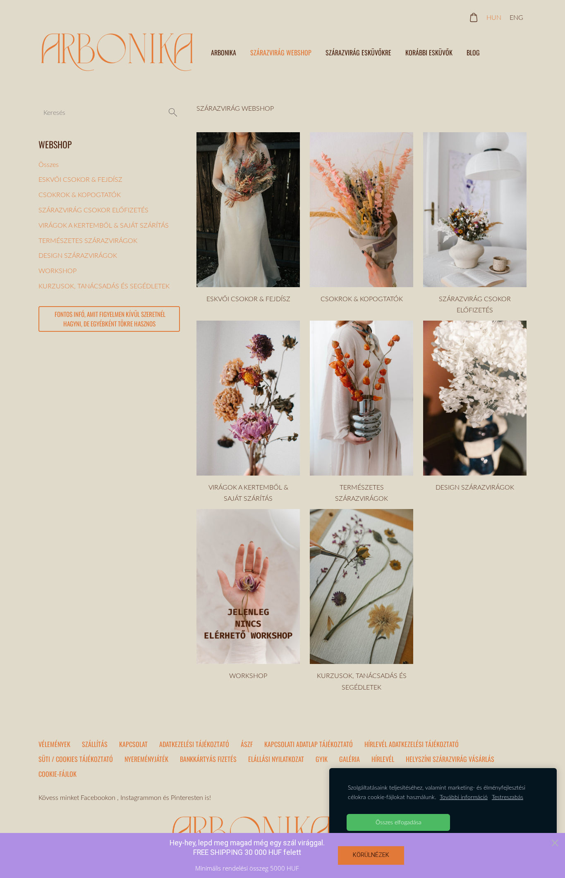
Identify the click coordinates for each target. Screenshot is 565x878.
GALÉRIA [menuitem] (349, 759)
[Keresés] (173, 112)
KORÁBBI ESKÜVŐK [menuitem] (428, 52)
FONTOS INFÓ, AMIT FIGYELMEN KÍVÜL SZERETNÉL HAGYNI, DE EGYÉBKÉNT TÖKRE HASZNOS (109, 318)
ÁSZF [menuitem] (247, 744)
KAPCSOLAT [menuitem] (133, 744)
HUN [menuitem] (493, 17)
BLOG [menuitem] (473, 52)
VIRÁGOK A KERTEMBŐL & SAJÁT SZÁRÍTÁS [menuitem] (103, 225)
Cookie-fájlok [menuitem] (57, 774)
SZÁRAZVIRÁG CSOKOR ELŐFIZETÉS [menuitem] (93, 209)
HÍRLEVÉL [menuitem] (382, 759)
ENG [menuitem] (516, 17)
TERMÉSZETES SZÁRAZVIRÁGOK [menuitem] (87, 240)
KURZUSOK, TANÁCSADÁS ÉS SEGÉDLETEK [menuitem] (104, 285)
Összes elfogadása (398, 822)
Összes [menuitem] (48, 164)
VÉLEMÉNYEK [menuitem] (54, 744)
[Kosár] (473, 17)
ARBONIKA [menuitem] (223, 52)
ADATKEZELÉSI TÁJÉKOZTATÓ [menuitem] (194, 744)
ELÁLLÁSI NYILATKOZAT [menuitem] (276, 759)
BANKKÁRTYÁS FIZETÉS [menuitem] (208, 759)
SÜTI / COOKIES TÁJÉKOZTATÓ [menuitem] (75, 759)
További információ (464, 797)
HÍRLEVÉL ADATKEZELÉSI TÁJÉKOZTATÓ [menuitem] (411, 744)
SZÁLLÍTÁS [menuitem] (95, 744)
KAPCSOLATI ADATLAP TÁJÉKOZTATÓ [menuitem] (308, 744)
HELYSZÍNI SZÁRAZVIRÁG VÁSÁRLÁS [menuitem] (450, 759)
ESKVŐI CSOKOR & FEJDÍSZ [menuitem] (80, 179)
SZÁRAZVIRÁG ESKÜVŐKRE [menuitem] (358, 52)
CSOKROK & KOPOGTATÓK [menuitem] (79, 194)
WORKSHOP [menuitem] (57, 270)
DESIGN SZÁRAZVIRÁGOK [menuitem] (77, 255)
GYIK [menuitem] (322, 759)
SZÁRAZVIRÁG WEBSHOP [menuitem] (280, 52)
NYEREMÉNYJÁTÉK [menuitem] (146, 759)
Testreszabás (507, 797)
